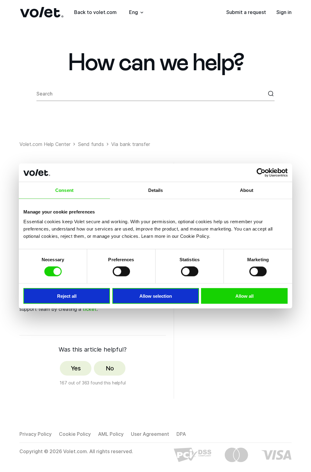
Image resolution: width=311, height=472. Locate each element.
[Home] (41, 12)
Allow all (244, 295)
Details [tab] (155, 190)
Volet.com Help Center (44, 144)
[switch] (121, 271)
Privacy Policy (35, 434)
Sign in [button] (284, 12)
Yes (75, 368)
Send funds (91, 144)
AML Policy (111, 434)
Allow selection (155, 295)
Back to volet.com (95, 12)
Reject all (67, 295)
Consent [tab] (64, 190)
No (110, 368)
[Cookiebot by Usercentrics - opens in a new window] (261, 172)
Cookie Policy (75, 434)
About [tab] (246, 190)
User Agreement (150, 434)
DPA (181, 434)
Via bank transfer (130, 144)
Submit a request (246, 12)
